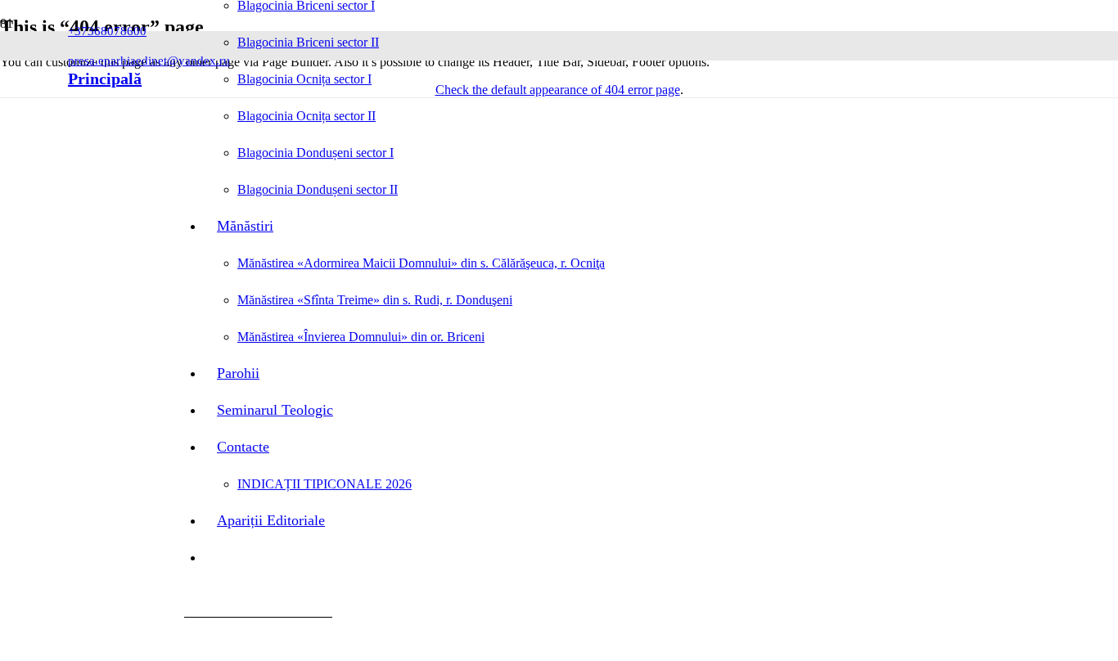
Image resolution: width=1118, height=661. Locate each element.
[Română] (152, 79)
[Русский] (173, 79)
